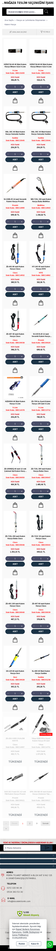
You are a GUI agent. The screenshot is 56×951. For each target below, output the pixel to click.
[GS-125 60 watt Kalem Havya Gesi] (15, 657)
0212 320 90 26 (14, 888)
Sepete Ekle (15, 101)
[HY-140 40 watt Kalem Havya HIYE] (40, 252)
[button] (45, 32)
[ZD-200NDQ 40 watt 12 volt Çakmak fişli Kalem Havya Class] (15, 454)
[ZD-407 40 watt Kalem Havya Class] (15, 320)
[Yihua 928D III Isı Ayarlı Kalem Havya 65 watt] (40, 724)
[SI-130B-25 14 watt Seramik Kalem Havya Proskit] (15, 185)
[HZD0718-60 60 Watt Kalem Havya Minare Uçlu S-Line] (40, 50)
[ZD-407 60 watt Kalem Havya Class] (40, 589)
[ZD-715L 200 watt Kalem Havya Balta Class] (15, 522)
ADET (15, 92)
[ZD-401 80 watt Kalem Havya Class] (15, 252)
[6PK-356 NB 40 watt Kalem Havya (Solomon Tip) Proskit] (40, 777)
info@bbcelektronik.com (19, 901)
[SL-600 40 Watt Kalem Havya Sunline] (40, 657)
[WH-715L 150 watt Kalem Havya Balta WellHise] (40, 185)
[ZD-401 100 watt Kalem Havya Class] (15, 589)
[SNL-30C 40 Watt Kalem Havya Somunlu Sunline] (15, 117)
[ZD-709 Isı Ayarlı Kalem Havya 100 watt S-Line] (40, 387)
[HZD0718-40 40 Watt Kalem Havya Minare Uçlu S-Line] (15, 50)
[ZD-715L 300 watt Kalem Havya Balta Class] (40, 454)
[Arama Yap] (46, 11)
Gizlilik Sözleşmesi (31, 932)
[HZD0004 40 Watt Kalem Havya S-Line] (15, 387)
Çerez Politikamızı (20, 935)
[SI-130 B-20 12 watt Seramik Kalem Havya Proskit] (40, 320)
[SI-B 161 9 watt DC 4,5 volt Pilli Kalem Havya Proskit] (15, 777)
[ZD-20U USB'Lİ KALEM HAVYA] (15, 724)
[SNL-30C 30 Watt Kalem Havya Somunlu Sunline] (40, 117)
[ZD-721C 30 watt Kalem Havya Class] (40, 522)
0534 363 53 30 (15, 892)
